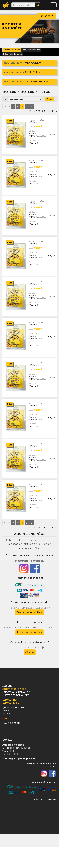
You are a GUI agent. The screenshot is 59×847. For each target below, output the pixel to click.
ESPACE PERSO (10, 702)
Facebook (37, 560)
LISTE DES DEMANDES (16, 695)
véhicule (21, 62)
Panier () (45, 15)
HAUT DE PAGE (11, 723)
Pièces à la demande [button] (12, 54)
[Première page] (4, 106)
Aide (31, 652)
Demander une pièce (29, 612)
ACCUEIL (7, 686)
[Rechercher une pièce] (37, 4)
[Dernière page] (17, 106)
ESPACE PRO (9, 699)
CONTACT (8, 710)
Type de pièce (25, 81)
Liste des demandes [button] (31, 50)
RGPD (53, 766)
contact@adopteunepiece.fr (18, 758)
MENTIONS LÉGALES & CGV (41, 763)
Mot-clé (21, 72)
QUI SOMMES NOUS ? (14, 707)
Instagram (21, 560)
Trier (50, 99)
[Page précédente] (9, 106)
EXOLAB (52, 799)
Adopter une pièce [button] (11, 50)
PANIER (6, 713)
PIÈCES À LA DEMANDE (17, 692)
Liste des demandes (29, 632)
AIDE (8, 718)
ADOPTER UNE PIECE (14, 689)
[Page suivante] (13, 106)
